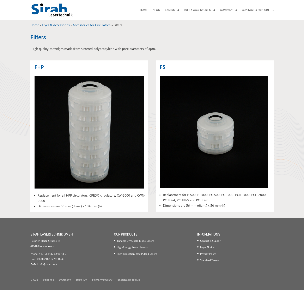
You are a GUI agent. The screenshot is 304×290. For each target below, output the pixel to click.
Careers (48, 280)
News (156, 10)
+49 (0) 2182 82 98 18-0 (52, 254)
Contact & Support (255, 10)
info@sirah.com (48, 264)
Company (226, 10)
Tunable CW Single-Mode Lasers (135, 241)
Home (143, 10)
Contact (65, 280)
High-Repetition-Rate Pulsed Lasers (137, 254)
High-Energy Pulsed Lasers (132, 247)
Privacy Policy (208, 254)
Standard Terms (209, 260)
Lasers (170, 10)
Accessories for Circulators (91, 25)
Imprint (81, 280)
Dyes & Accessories (197, 10)
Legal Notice (207, 247)
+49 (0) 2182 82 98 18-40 (50, 259)
